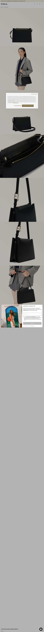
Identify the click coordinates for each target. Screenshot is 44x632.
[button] (40, 629)
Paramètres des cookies (17, 105)
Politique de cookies (15, 102)
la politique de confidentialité (30, 316)
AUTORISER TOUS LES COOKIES (28, 105)
